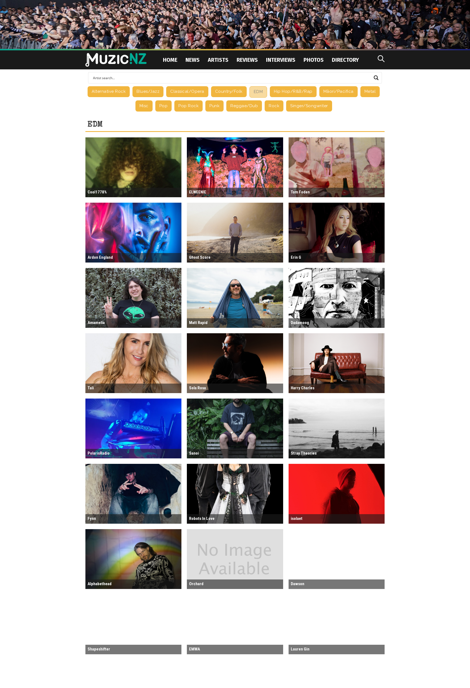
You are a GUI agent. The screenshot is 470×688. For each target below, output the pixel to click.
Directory (345, 60)
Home (170, 60)
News (192, 60)
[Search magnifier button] (376, 78)
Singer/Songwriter (309, 105)
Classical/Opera (187, 91)
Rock (274, 105)
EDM (258, 91)
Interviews (280, 60)
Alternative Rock (109, 91)
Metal (370, 91)
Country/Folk (229, 91)
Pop (163, 105)
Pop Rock (188, 105)
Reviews (247, 60)
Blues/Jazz (148, 91)
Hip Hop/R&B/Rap (293, 91)
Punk (214, 105)
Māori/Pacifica (338, 91)
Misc (144, 105)
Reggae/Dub (244, 105)
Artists (218, 60)
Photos (314, 60)
